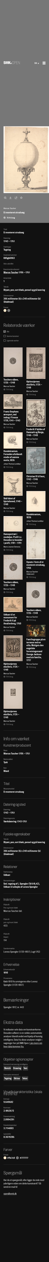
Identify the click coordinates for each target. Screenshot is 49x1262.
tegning (7, 1078)
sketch (7, 1068)
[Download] (11, 198)
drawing (17, 1068)
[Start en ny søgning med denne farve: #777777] (8, 310)
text (25, 1068)
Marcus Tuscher (11, 272)
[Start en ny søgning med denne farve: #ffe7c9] (5, 310)
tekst (24, 1078)
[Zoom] (6, 198)
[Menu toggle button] (44, 63)
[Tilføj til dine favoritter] (22, 198)
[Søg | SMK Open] (12, 63)
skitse (17, 1078)
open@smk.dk (10, 1193)
